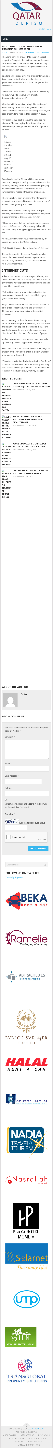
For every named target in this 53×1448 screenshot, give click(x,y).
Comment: (10, 737)
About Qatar (10, 1435)
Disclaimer (44, 1435)
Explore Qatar (16, 1438)
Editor (4, 52)
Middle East (29, 52)
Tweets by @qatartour (15, 877)
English (42, 29)
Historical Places (37, 1438)
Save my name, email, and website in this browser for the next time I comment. (26, 805)
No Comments (43, 52)
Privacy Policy (34, 1442)
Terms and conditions (28, 1445)
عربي (49, 29)
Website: (8, 788)
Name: (8, 763)
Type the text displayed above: (32, 823)
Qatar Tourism (36, 1429)
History (19, 1442)
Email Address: (12, 775)
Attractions (27, 1435)
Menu (5, 39)
